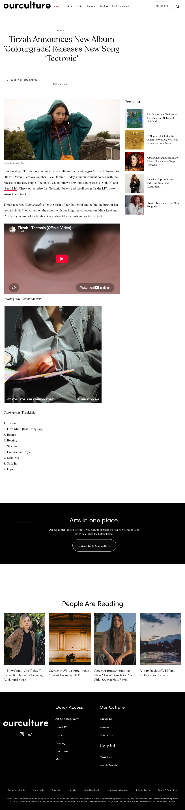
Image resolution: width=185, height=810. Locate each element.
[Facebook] (55, 75)
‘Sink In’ (106, 182)
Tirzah (27, 171)
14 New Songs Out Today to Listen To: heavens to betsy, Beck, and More (23, 675)
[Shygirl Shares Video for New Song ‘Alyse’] (134, 204)
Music (61, 30)
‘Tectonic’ (43, 182)
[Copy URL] (80, 75)
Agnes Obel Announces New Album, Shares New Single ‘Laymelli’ (162, 161)
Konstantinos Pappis (23, 79)
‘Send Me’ (10, 188)
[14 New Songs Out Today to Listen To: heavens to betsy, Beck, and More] (24, 639)
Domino (60, 177)
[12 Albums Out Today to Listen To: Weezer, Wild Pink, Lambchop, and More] (134, 139)
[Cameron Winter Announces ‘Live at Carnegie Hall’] (70, 639)
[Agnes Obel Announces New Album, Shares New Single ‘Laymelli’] (134, 161)
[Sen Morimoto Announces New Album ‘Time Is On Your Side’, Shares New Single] (115, 639)
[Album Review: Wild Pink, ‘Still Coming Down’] (160, 639)
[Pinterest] (64, 75)
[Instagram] (21, 734)
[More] (89, 75)
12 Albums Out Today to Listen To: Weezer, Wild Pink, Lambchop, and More (162, 139)
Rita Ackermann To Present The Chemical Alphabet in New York (162, 118)
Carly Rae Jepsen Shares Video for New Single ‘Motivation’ (160, 183)
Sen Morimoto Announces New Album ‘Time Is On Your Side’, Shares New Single (114, 675)
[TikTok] (29, 734)
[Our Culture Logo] (27, 5)
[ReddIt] (72, 75)
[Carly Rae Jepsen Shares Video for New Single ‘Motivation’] (134, 183)
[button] (177, 6)
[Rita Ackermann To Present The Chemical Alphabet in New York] (134, 118)
